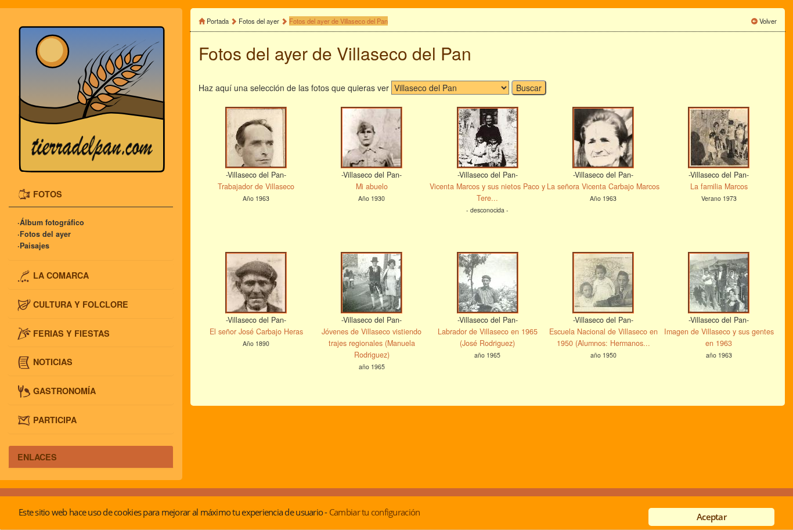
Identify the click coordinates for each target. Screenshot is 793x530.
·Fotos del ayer (44, 234)
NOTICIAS (53, 361)
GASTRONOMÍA (64, 390)
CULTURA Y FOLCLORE (80, 304)
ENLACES (37, 457)
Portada (218, 21)
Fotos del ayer (259, 21)
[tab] (91, 194)
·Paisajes (33, 245)
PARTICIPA (55, 419)
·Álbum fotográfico (50, 222)
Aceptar (711, 516)
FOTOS (47, 193)
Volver (768, 21)
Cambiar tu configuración (374, 512)
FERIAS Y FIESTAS (71, 332)
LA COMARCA (61, 275)
